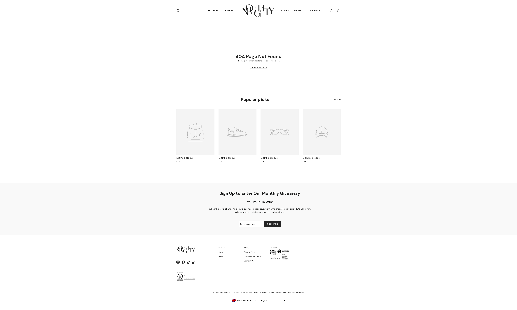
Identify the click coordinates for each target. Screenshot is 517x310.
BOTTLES (213, 10)
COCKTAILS (313, 10)
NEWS (297, 10)
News (221, 256)
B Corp (247, 248)
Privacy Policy (250, 252)
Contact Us (249, 261)
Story (221, 252)
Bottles (222, 248)
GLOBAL (229, 10)
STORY (285, 10)
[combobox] (244, 300)
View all (337, 99)
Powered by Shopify (296, 292)
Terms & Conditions (252, 256)
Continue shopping (258, 67)
